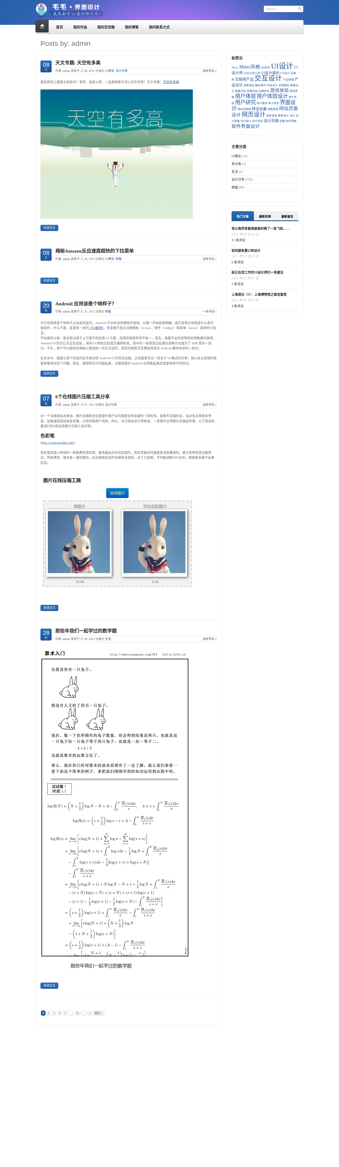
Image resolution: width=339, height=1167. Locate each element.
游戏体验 (279, 90)
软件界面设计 (246, 126)
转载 (119, 259)
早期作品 (252, 91)
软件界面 (291, 121)
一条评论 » (210, 311)
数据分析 (240, 91)
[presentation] (243, 216)
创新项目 (248, 85)
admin (66, 71)
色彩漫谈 (271, 115)
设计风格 (271, 121)
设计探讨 (245, 121)
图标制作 (260, 85)
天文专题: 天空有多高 (78, 62)
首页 (59, 27)
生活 (108, 639)
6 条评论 (238, 262)
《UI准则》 (96, 328)
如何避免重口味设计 (246, 250)
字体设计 (272, 85)
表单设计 (283, 115)
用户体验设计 (272, 96)
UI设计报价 (270, 73)
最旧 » (99, 1013)
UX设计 (285, 73)
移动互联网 (244, 109)
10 (77, 1013)
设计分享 (122, 71)
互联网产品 (244, 79)
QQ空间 (265, 67)
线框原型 (273, 109)
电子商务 (273, 103)
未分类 (236, 164)
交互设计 (268, 78)
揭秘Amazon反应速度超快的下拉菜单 (94, 251)
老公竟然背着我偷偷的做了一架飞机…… (261, 228)
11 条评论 (238, 240)
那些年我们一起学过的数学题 (86, 631)
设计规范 (257, 121)
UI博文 (109, 71)
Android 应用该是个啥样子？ (85, 303)
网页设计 (254, 114)
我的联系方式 (159, 27)
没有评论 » (210, 71)
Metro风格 (249, 66)
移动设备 (259, 109)
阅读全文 (49, 228)
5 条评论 (238, 284)
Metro (235, 67)
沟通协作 (263, 91)
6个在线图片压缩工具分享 (82, 396)
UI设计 (282, 66)
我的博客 (132, 27)
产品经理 (288, 79)
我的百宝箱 (106, 27)
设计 (292, 115)
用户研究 (245, 102)
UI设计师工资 (251, 73)
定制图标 (283, 85)
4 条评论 (238, 306)
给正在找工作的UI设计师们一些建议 (257, 272)
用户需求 (262, 103)
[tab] (243, 216)
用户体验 (245, 96)
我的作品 (80, 27)
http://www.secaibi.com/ (57, 442)
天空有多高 (171, 82)
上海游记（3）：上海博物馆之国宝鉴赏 (259, 294)
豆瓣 (282, 121)
